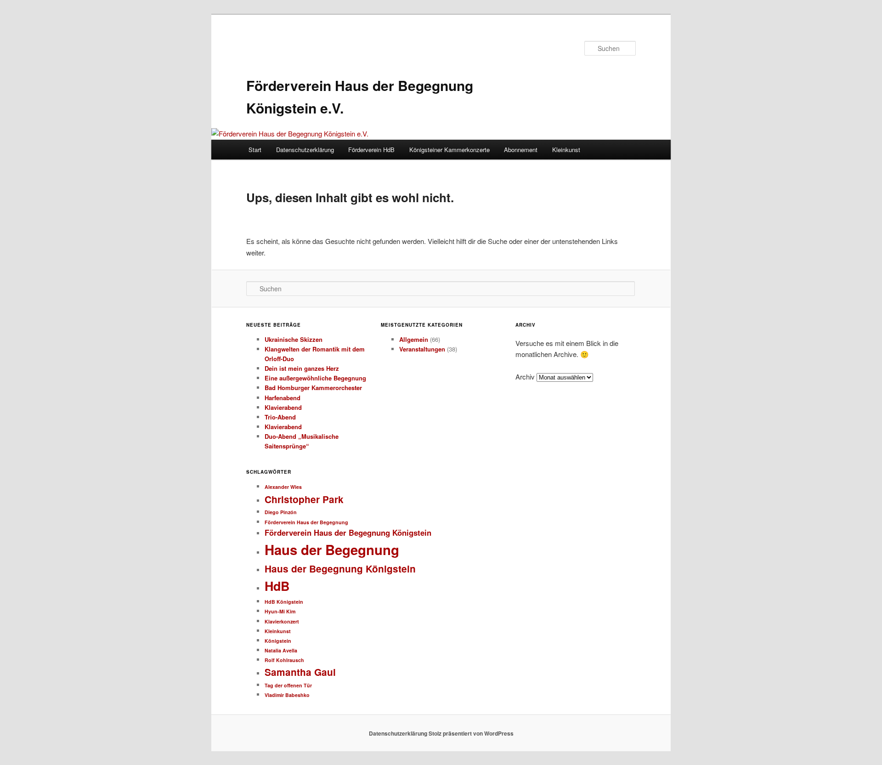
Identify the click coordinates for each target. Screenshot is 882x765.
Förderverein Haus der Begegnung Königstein (348, 532)
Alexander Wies (283, 486)
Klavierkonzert (282, 621)
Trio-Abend (280, 417)
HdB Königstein (284, 601)
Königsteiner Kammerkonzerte (449, 149)
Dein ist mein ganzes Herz (302, 368)
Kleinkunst (566, 149)
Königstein (278, 640)
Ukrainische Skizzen (293, 339)
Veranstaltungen (422, 349)
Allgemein (413, 339)
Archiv (525, 376)
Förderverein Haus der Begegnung (306, 522)
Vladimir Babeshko (287, 694)
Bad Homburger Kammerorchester (313, 387)
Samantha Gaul (300, 672)
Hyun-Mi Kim (280, 611)
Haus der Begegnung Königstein (340, 568)
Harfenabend (282, 397)
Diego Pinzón (281, 512)
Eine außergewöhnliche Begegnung (315, 378)
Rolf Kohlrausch (284, 660)
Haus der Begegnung (332, 549)
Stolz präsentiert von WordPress (471, 733)
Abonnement (520, 149)
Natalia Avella (281, 650)
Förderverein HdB (371, 149)
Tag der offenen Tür (288, 685)
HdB (277, 586)
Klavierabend (283, 407)
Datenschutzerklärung (305, 149)
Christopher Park (304, 499)
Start (255, 149)
